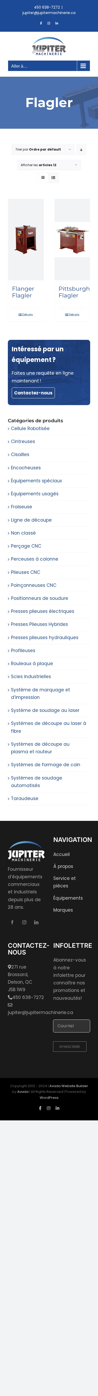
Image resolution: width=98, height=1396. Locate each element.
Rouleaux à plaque (32, 663)
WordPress (49, 1097)
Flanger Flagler (23, 292)
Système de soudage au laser (45, 710)
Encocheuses (26, 468)
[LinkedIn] (36, 922)
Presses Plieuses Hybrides (39, 624)
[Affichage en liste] (53, 178)
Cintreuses (23, 441)
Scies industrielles (31, 676)
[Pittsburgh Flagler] (72, 239)
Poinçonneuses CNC (33, 585)
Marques (63, 910)
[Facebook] (12, 922)
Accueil (61, 854)
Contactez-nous (33, 393)
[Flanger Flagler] (26, 239)
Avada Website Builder (68, 1085)
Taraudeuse (24, 798)
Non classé (23, 533)
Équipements (68, 898)
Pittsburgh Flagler (74, 292)
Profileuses (23, 650)
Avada (22, 1091)
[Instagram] (24, 922)
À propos (63, 866)
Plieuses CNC (25, 572)
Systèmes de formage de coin (45, 765)
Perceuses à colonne (34, 559)
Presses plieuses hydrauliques (44, 637)
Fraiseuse (21, 507)
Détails (27, 315)
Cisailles (20, 454)
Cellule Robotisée (30, 428)
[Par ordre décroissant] (81, 149)
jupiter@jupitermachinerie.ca (49, 12)
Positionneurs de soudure (39, 598)
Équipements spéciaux (36, 481)
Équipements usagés (35, 494)
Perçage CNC (26, 546)
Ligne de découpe (31, 520)
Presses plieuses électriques (42, 611)
